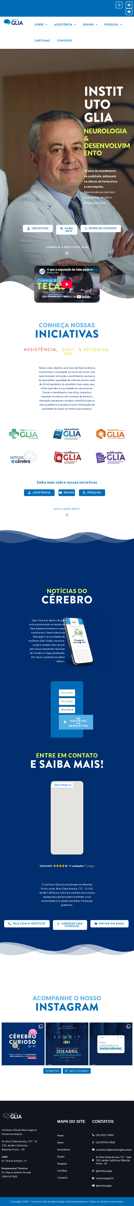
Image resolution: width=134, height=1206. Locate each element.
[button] (67, 866)
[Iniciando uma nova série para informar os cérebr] (23, 1044)
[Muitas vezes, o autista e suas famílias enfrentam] (110, 1044)
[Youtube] (129, 11)
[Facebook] (129, 5)
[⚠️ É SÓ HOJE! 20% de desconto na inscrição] (67, 1044)
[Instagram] (119, 5)
